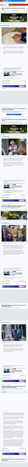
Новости (2, 204)
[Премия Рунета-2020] (10, 1)
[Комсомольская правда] (6, 0)
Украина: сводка (25, 4)
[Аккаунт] (27, 1)
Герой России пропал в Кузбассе (10, 4)
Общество (11, 184)
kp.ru (24, 80)
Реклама (22, 2)
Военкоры (20, 4)
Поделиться (24, 25)
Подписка (25, 2)
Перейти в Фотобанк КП (13, 156)
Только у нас (16, 4)
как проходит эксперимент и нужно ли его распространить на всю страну (16, 74)
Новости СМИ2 (4, 88)
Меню (1, 1)
